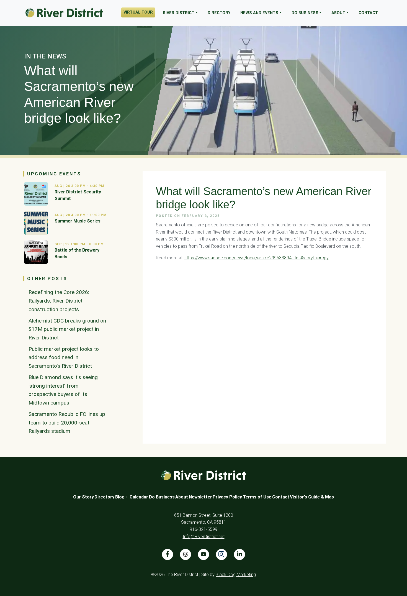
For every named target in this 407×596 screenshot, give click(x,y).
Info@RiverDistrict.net (204, 536)
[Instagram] (221, 554)
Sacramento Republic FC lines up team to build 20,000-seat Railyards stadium (67, 422)
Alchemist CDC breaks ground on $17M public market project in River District (67, 329)
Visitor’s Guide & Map (312, 497)
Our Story (83, 497)
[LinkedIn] (239, 554)
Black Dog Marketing (236, 574)
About (338, 13)
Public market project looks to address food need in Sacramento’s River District (64, 357)
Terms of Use (257, 497)
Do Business (305, 13)
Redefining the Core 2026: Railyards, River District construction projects (59, 300)
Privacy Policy (227, 497)
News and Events (259, 13)
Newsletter (200, 497)
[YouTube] (203, 554)
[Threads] (185, 554)
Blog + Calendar (131, 497)
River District (178, 13)
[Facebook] (167, 554)
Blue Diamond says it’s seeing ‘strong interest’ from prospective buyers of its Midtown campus (63, 390)
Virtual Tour (138, 12)
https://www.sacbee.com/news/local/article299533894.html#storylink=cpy (256, 257)
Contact (368, 13)
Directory (219, 13)
